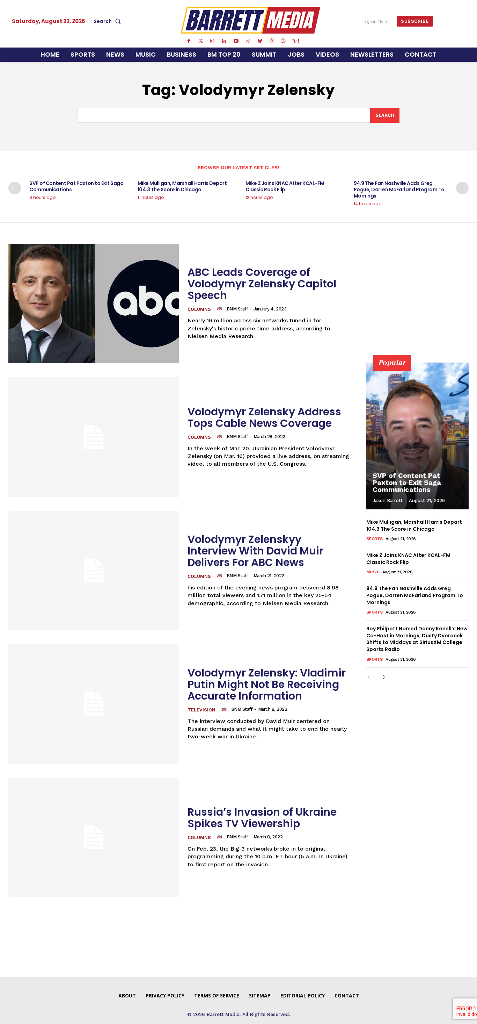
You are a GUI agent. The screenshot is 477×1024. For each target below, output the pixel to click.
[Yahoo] (295, 41)
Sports (374, 538)
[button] (109, 21)
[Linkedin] (224, 41)
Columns (199, 309)
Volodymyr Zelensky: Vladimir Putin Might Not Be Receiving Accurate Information (267, 684)
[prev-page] (14, 188)
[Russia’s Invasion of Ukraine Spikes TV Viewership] (93, 837)
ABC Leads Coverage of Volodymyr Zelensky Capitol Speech (262, 284)
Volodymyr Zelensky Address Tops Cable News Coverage (264, 417)
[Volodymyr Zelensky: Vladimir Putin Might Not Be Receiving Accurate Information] (93, 704)
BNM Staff (237, 309)
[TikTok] (248, 41)
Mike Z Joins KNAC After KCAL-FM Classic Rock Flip (284, 186)
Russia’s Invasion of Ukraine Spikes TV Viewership (262, 817)
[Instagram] (212, 41)
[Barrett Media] (250, 20)
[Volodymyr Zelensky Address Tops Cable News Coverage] (93, 437)
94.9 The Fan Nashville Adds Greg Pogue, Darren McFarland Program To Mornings (399, 189)
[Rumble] (283, 41)
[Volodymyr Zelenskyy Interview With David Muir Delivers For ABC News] (93, 570)
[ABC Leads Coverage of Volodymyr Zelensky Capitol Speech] (93, 303)
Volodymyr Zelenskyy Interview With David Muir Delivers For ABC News (255, 551)
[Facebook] (188, 41)
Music (373, 572)
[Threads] (272, 41)
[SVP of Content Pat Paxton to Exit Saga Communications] (417, 436)
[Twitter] (200, 41)
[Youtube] (236, 41)
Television (201, 709)
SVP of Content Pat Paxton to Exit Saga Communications (76, 186)
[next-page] (462, 188)
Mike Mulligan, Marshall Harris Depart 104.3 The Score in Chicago (182, 186)
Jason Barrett (388, 500)
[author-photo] (220, 308)
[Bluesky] (260, 41)
